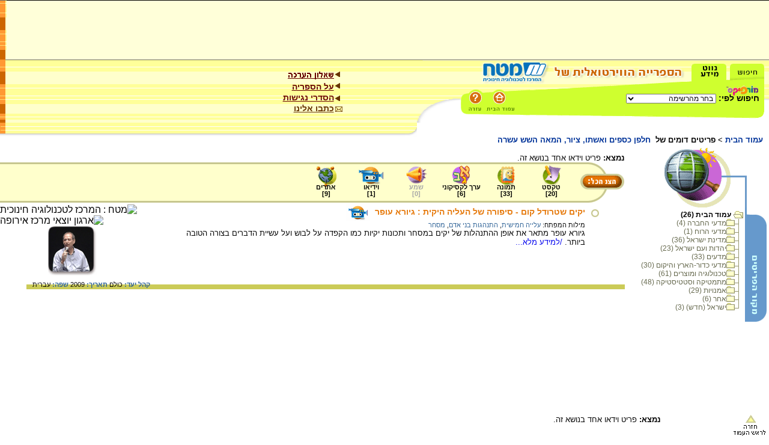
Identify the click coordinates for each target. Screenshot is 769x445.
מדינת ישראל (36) (699, 240)
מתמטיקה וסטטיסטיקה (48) (683, 282)
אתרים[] (326, 190)
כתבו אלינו (314, 108)
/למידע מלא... (540, 242)
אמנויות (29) (707, 290)
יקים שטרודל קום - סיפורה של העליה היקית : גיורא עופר (480, 211)
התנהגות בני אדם (473, 225)
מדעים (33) (708, 257)
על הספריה (313, 86)
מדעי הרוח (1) (705, 231)
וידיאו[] (371, 190)
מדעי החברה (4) (701, 223)
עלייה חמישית (521, 225)
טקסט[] (551, 190)
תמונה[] (506, 190)
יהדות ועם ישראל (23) (693, 248)
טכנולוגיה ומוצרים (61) (692, 273)
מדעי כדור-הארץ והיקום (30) (683, 265)
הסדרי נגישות (308, 97)
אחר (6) (714, 299)
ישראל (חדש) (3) (700, 307)
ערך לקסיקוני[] (461, 190)
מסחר (436, 225)
